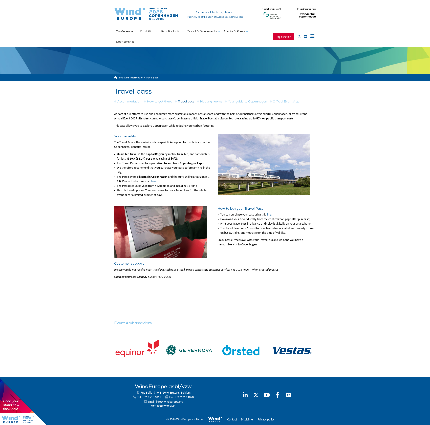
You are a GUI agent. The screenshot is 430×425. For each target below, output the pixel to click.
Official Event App (286, 101)
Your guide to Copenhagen (247, 101)
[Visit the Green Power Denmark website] (272, 19)
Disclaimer (247, 419)
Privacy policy (266, 419)
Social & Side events (202, 31)
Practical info (171, 31)
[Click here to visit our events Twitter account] (256, 396)
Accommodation (129, 101)
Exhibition (147, 31)
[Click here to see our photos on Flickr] (288, 396)
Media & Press (235, 31)
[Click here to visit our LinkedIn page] (245, 396)
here (154, 181)
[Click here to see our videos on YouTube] (267, 396)
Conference (125, 31)
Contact (232, 419)
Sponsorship (125, 42)
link (269, 214)
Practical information (131, 77)
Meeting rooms (211, 101)
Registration (283, 36)
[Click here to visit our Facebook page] (277, 396)
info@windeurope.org (169, 401)
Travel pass (186, 101)
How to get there (159, 101)
